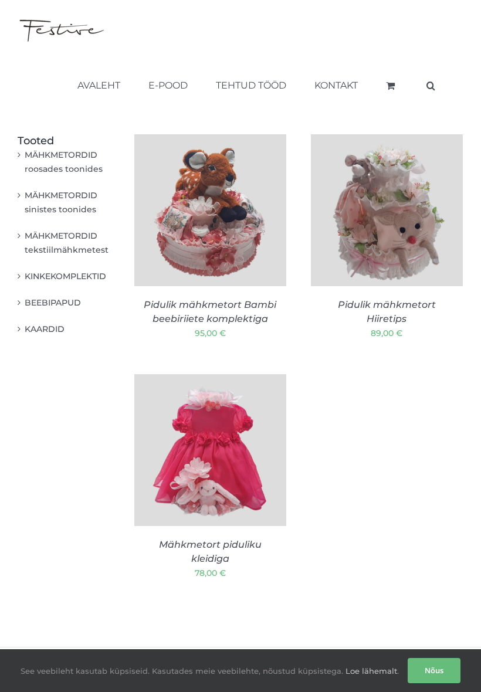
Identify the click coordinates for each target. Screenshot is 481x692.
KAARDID (45, 329)
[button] (430, 85)
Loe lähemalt (370, 671)
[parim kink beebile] (210, 210)
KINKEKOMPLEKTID (65, 276)
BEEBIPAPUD (53, 302)
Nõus (434, 670)
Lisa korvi (187, 247)
